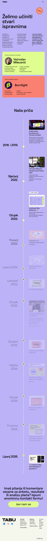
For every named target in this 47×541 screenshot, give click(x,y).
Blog (40, 520)
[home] (4, 1)
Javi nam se (23, 504)
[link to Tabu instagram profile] (7, 523)
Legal (40, 528)
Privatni (22, 519)
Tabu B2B (32, 522)
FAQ (40, 526)
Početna (41, 519)
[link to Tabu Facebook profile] (11, 523)
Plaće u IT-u (23, 525)
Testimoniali (23, 522)
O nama (41, 523)
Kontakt (41, 525)
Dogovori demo (34, 525)
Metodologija (23, 523)
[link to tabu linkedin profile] (3, 523)
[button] (43, 2)
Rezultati (22, 520)
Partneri (41, 522)
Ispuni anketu (23, 527)
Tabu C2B (32, 520)
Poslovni (32, 519)
